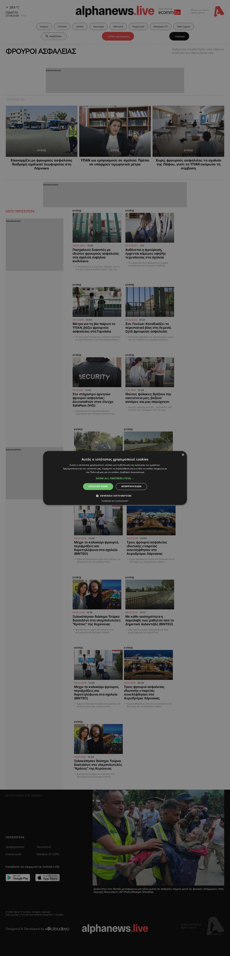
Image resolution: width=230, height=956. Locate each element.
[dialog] (115, 478)
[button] (115, 478)
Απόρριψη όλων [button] (131, 486)
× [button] (182, 454)
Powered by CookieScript (115, 501)
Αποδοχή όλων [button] (98, 486)
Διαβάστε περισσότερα (132, 472)
